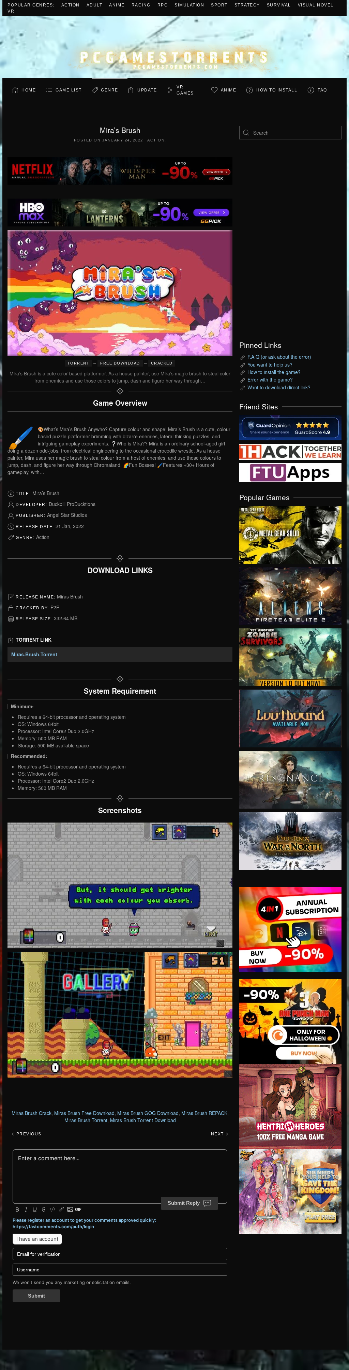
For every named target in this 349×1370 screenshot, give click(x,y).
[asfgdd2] (290, 1105)
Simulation (189, 5)
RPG (162, 5)
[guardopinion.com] (290, 427)
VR (10, 11)
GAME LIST (69, 90)
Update (147, 90)
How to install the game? (274, 372)
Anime (117, 5)
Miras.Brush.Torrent (34, 654)
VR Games (185, 90)
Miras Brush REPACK (204, 1113)
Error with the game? (270, 379)
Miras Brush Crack (31, 1113)
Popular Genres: (31, 5)
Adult (95, 5)
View (290, 533)
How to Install (276, 90)
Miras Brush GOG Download (148, 1113)
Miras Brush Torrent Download (143, 1120)
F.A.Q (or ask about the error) (279, 356)
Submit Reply (184, 1203)
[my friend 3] (290, 451)
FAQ (322, 90)
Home (28, 90)
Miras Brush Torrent (85, 1120)
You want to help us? (269, 364)
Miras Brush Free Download (84, 1113)
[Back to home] (174, 47)
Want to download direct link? (278, 387)
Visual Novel (316, 5)
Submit (36, 1296)
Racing (141, 5)
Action (70, 5)
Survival (279, 5)
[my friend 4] (290, 472)
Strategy (247, 5)
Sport (219, 5)
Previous (28, 1134)
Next (218, 1134)
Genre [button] (109, 90)
